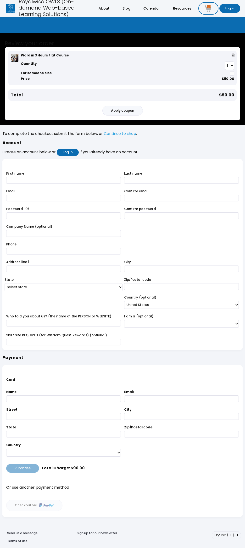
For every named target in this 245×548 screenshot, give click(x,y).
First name (15, 173)
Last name (133, 173)
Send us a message (22, 533)
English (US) (226, 534)
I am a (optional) (138, 316)
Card (10, 379)
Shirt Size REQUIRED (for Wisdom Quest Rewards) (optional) (56, 335)
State (9, 279)
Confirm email (136, 191)
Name (11, 392)
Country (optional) (140, 297)
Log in (229, 8)
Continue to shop (120, 133)
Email (10, 191)
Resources (182, 8)
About (104, 8)
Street (11, 409)
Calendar (151, 8)
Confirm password (140, 209)
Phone (11, 244)
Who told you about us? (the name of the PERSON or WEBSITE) (58, 316)
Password (23, 209)
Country (13, 445)
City (127, 262)
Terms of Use (17, 541)
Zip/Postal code (137, 279)
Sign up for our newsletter (97, 533)
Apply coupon (122, 110)
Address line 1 (17, 262)
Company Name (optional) (29, 226)
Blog (126, 8)
